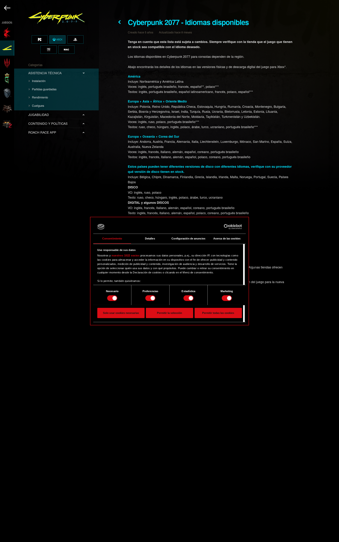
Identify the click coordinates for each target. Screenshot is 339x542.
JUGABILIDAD (38, 114)
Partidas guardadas (44, 89)
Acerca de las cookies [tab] (226, 238)
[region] (49, 271)
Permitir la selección (169, 312)
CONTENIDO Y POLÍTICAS (48, 123)
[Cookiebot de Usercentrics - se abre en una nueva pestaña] (226, 226)
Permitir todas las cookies (218, 312)
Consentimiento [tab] (112, 238)
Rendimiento (40, 97)
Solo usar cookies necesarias (121, 312)
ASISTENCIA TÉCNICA (45, 73)
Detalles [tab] (150, 238)
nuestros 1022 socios (125, 255)
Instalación (39, 81)
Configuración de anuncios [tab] (188, 238)
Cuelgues (38, 106)
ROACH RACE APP (42, 132)
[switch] (150, 298)
